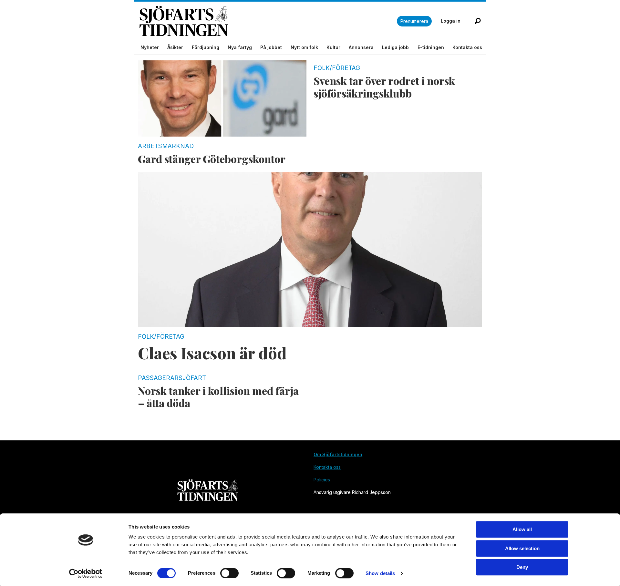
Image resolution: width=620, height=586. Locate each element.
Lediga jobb (395, 47)
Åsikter (175, 47)
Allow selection (522, 548)
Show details (380, 573)
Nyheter (149, 47)
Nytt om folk (304, 47)
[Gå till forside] (268, 21)
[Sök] (478, 21)
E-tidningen (431, 47)
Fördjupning (205, 47)
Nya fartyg (240, 47)
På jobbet (271, 47)
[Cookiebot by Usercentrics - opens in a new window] (85, 573)
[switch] (229, 573)
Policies (322, 479)
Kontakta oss (467, 47)
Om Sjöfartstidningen (338, 454)
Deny (522, 567)
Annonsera (361, 47)
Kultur (333, 47)
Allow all (522, 529)
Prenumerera (414, 21)
